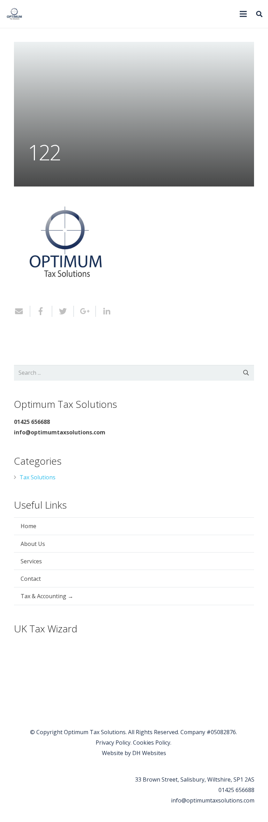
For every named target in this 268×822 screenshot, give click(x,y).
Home (28, 526)
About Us (33, 544)
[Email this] (22, 311)
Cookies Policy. (153, 742)
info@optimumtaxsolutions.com (212, 800)
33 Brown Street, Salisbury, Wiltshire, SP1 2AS (194, 779)
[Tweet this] (63, 311)
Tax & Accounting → (47, 596)
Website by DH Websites (134, 753)
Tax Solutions (37, 477)
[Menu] (243, 14)
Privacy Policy (113, 742)
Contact (31, 579)
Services (31, 561)
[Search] (259, 14)
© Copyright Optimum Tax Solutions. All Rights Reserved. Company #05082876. (134, 732)
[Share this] (41, 311)
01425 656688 (236, 790)
